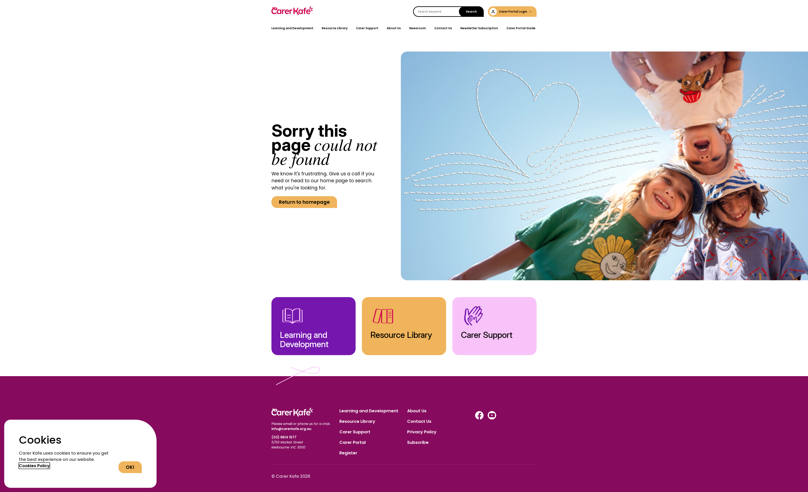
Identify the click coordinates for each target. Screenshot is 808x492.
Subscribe (418, 442)
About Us (394, 28)
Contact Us (443, 28)
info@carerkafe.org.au (291, 428)
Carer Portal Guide (521, 28)
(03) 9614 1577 (284, 437)
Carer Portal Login (513, 11)
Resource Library (335, 28)
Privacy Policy (421, 432)
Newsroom (417, 28)
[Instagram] (479, 418)
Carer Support (367, 28)
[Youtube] (492, 418)
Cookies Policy (34, 466)
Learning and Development (292, 28)
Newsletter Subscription (479, 28)
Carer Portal (352, 442)
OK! (130, 467)
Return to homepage (304, 202)
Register (348, 453)
